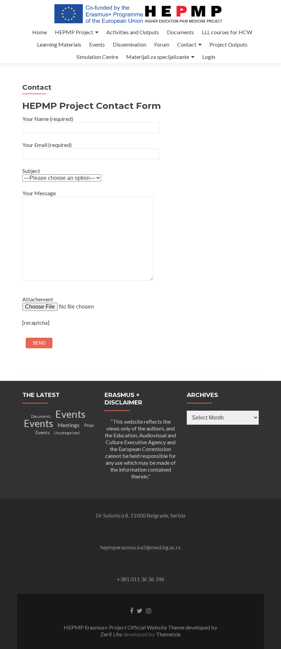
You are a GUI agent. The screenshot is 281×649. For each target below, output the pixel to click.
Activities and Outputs (132, 32)
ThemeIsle (168, 634)
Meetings (69, 425)
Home (39, 32)
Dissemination (129, 44)
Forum (161, 44)
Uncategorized (67, 432)
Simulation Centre (97, 56)
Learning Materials (59, 44)
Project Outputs (228, 44)
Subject (31, 170)
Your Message (39, 193)
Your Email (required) (47, 144)
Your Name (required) (47, 118)
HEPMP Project (74, 32)
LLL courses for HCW (227, 32)
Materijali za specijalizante (157, 56)
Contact (186, 44)
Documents (180, 32)
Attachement (37, 299)
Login (208, 56)
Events (97, 44)
